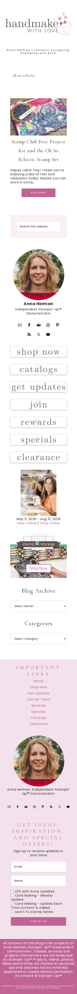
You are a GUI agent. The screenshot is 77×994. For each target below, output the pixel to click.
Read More (38, 192)
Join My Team (38, 699)
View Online (27, 523)
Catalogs (38, 717)
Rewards (38, 705)
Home (38, 681)
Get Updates (38, 693)
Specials (38, 711)
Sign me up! (38, 921)
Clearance (39, 724)
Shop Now (38, 687)
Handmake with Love (38, 24)
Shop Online (50, 523)
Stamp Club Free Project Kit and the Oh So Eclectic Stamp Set (38, 150)
